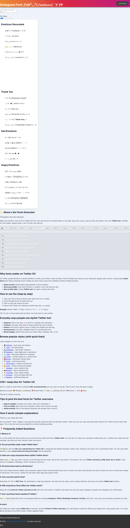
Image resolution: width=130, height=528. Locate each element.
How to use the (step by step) (16, 240)
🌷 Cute (17, 228)
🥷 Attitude (5, 228)
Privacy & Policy (6, 517)
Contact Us (16, 517)
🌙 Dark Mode (122, 3)
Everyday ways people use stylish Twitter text (21, 244)
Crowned (9, 373)
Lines (51, 228)
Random (9, 377)
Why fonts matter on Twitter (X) (16, 236)
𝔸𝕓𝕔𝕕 (26, 228)
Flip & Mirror (89, 228)
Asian (100, 228)
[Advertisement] (19, 75)
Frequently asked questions (15, 266)
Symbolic (9, 375)
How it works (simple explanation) (17, 259)
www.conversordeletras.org (16, 521)
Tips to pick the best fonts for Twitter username (22, 255)
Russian (120, 228)
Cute (8, 347)
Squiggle (110, 228)
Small (78, 228)
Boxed (69, 228)
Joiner (60, 228)
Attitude (9, 345)
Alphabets (9, 350)
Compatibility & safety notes (15, 263)
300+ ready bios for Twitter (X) (16, 251)
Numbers (9, 352)
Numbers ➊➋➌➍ (39, 228)
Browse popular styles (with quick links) (19, 247)
